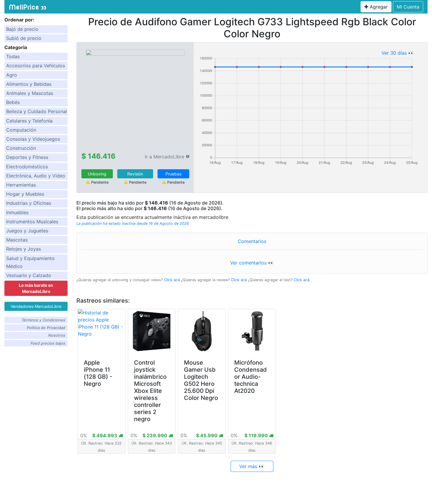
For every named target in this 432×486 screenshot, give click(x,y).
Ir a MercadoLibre (164, 157)
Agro (11, 75)
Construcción (21, 148)
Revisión (135, 173)
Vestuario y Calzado (28, 275)
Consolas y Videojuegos (33, 139)
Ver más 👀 (251, 466)
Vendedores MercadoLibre (36, 306)
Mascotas (17, 240)
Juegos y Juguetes (27, 231)
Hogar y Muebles (25, 194)
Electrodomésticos (27, 167)
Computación (21, 130)
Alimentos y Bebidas (28, 84)
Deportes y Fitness (27, 157)
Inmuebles (17, 212)
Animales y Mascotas (29, 93)
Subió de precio (23, 38)
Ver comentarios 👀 (252, 263)
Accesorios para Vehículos (35, 65)
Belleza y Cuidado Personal (36, 111)
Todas (13, 56)
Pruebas (173, 173)
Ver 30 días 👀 (397, 53)
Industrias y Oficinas (28, 203)
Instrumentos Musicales (32, 221)
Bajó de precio (22, 29)
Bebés (13, 102)
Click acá (172, 280)
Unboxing (97, 173)
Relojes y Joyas (23, 249)
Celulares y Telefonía (29, 121)
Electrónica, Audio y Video (35, 176)
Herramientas (21, 185)
